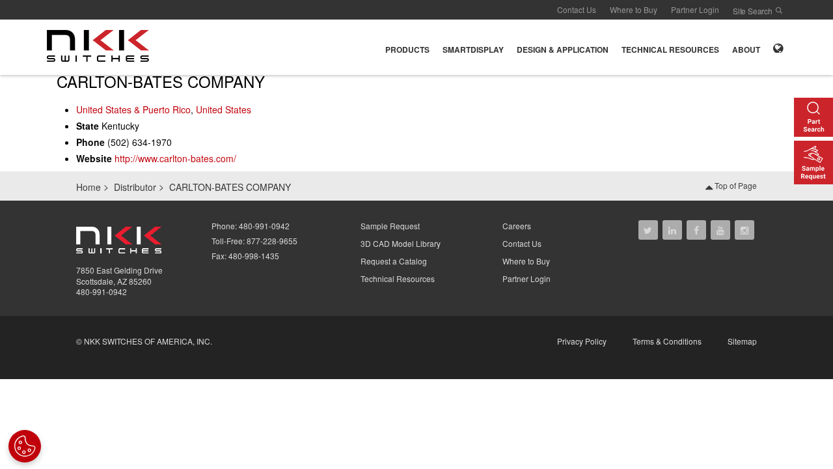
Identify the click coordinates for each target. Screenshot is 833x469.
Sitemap (742, 341)
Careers (516, 225)
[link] (102, 45)
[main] (416, 122)
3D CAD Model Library (401, 243)
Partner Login (695, 9)
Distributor (135, 186)
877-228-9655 (272, 240)
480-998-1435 (253, 255)
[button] (407, 47)
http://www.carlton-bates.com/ (175, 158)
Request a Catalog (394, 260)
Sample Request (390, 225)
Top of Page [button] (735, 185)
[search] (779, 10)
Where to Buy (633, 9)
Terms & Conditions (667, 341)
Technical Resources (398, 278)
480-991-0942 (101, 291)
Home (88, 186)
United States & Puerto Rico (133, 109)
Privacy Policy (582, 341)
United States (223, 109)
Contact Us (576, 9)
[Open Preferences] (24, 446)
